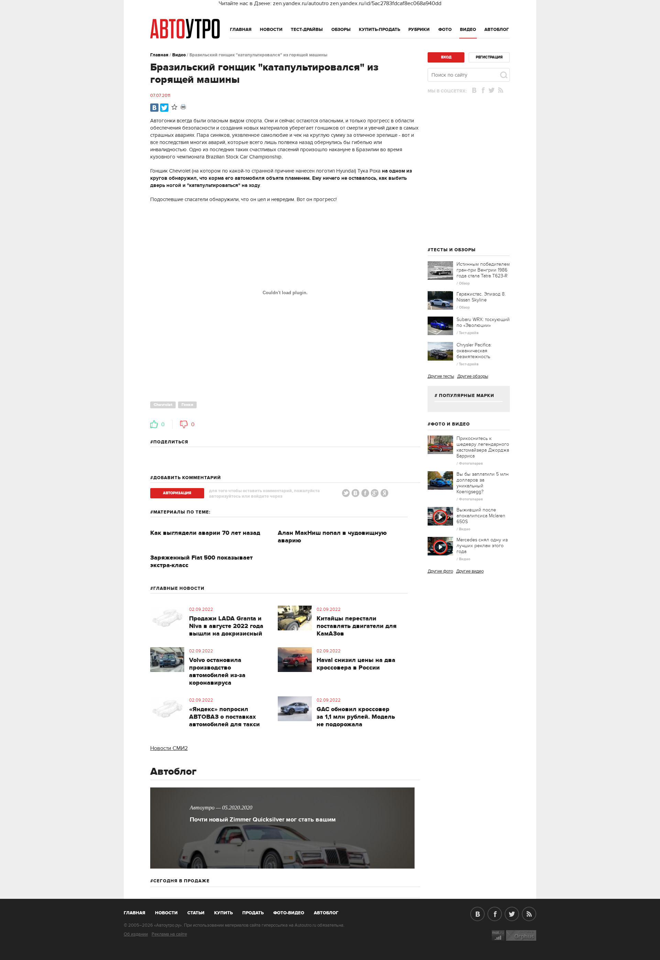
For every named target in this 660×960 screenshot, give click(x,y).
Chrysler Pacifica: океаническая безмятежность (474, 351)
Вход (446, 57)
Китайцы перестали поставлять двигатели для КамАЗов (357, 626)
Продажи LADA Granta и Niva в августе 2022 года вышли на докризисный (226, 626)
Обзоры (341, 29)
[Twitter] (164, 107)
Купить (223, 913)
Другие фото (440, 571)
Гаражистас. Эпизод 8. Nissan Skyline (481, 297)
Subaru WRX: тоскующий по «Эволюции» (483, 322)
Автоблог (496, 29)
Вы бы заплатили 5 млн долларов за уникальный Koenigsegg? (482, 483)
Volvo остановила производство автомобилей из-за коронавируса (217, 671)
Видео (468, 29)
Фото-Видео (288, 913)
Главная (241, 29)
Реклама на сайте (169, 934)
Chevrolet (163, 404)
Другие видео (470, 571)
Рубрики (419, 29)
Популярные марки (466, 395)
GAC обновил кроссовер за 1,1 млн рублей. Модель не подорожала (356, 717)
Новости (271, 29)
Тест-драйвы (307, 29)
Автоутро (138, 911)
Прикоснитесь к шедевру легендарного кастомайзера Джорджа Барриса (482, 447)
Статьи (196, 913)
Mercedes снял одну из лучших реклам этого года (482, 545)
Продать (253, 913)
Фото (445, 29)
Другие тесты (441, 376)
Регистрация (489, 57)
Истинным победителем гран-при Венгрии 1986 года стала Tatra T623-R (483, 270)
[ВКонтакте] (154, 107)
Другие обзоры (472, 376)
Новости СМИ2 (169, 748)
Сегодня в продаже (181, 881)
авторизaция (177, 493)
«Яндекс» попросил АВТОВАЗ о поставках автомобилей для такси (224, 717)
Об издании (136, 934)
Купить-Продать (379, 29)
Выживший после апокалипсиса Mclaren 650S (480, 516)
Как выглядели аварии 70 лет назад (205, 533)
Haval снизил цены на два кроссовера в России (356, 664)
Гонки (187, 404)
